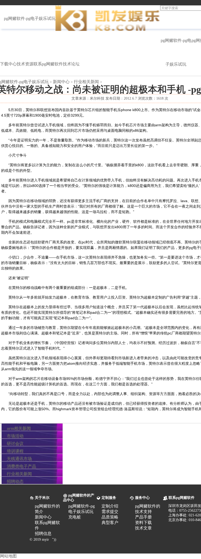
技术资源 (25, 64)
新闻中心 (61, 81)
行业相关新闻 (86, 81)
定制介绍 (110, 506)
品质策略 (110, 517)
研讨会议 (15, 443)
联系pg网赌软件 (48, 64)
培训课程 (15, 451)
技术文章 (143, 528)
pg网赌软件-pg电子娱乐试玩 (29, 18)
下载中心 (8, 64)
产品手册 (143, 517)
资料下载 (143, 522)
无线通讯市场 (19, 459)
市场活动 (15, 436)
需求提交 (110, 511)
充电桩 (74, 517)
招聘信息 (43, 533)
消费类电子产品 (21, 466)
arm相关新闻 (19, 428)
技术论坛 (71, 64)
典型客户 (110, 522)
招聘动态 (15, 481)
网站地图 (8, 556)
